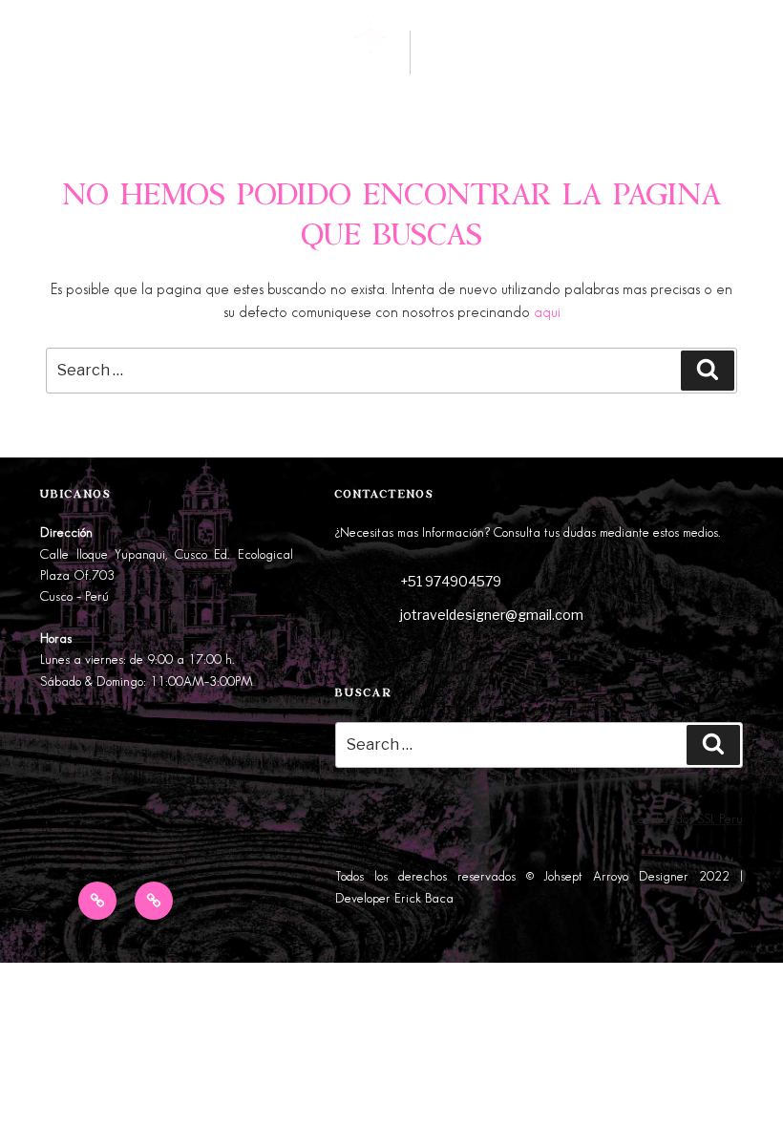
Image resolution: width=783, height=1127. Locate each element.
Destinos (60, 59)
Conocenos (178, 59)
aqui (547, 313)
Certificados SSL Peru (686, 819)
